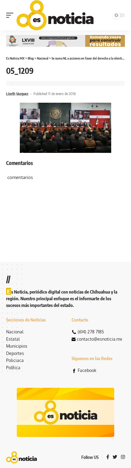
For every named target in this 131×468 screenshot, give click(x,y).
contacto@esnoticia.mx (99, 339)
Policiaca (15, 360)
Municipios (16, 346)
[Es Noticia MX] (55, 15)
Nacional (14, 331)
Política (13, 367)
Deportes (15, 353)
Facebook (87, 370)
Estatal (13, 339)
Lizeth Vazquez (17, 93)
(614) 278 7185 (91, 331)
